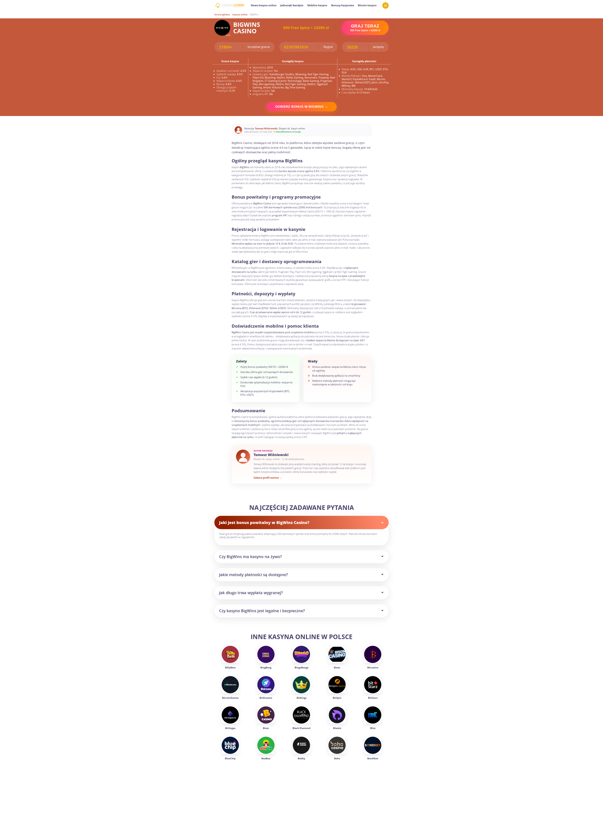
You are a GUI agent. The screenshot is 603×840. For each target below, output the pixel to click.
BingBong (265, 667)
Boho (337, 758)
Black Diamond (301, 728)
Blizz (372, 728)
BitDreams (266, 697)
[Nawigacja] (385, 5)
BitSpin (337, 697)
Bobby (301, 758)
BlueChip (230, 758)
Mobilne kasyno (317, 5)
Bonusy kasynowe (342, 5)
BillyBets (230, 667)
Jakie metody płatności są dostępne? (253, 574)
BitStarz (373, 697)
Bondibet (372, 758)
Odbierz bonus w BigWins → (301, 106)
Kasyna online (239, 14)
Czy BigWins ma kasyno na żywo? (250, 556)
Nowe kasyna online (263, 5)
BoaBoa (265, 758)
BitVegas (230, 728)
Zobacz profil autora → (268, 477)
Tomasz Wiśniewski (266, 128)
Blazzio (337, 728)
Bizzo (266, 728)
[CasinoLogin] (229, 5)
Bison (337, 667)
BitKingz (301, 697)
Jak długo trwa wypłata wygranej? (251, 592)
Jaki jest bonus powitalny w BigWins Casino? (264, 522)
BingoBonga (301, 667)
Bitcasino (372, 667)
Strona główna (222, 14)
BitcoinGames (230, 697)
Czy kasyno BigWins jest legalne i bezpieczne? (262, 610)
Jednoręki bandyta (291, 5)
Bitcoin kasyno (367, 5)
